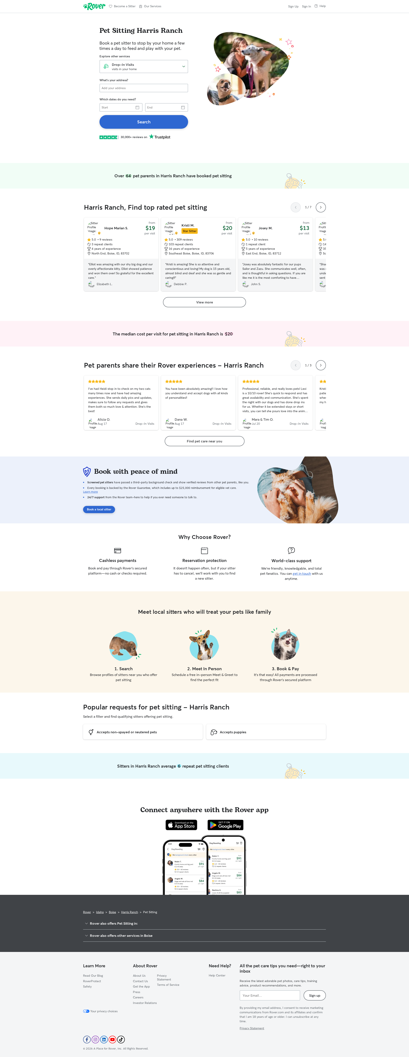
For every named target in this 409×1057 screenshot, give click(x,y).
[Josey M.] (275, 254)
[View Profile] (121, 402)
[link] (143, 122)
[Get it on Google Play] (225, 825)
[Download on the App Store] (181, 825)
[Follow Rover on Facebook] (87, 1039)
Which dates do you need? (117, 99)
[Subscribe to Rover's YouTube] (112, 1039)
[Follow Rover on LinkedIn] (104, 1039)
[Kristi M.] (198, 254)
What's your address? (113, 80)
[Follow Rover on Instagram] (95, 1039)
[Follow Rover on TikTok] (121, 1039)
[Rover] (94, 6)
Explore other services (114, 56)
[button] (150, 6)
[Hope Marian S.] (121, 254)
